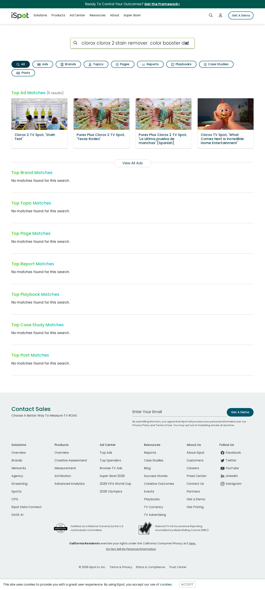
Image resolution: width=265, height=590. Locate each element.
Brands (70, 64)
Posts (25, 72)
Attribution (63, 476)
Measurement (65, 468)
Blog (147, 468)
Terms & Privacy (121, 567)
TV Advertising (155, 515)
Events (149, 491)
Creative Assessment (71, 460)
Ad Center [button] (77, 15)
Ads (44, 64)
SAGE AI (17, 515)
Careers (193, 468)
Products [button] (58, 15)
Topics (97, 64)
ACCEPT (187, 584)
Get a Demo (196, 499)
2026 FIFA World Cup (115, 483)
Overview (18, 452)
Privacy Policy (141, 425)
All (22, 64)
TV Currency (153, 507)
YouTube (232, 468)
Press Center (197, 476)
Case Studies (218, 64)
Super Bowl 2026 (112, 476)
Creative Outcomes (159, 483)
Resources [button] (98, 15)
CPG (14, 499)
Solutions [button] (40, 15)
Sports (16, 491)
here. (192, 543)
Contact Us (195, 483)
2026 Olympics (111, 491)
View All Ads (132, 163)
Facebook (233, 452)
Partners (193, 491)
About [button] (114, 15)
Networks (18, 468)
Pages (124, 64)
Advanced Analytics (70, 483)
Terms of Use (164, 425)
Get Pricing (195, 507)
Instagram (234, 483)
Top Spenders (110, 460)
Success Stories (156, 476)
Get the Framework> (162, 4)
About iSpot (195, 452)
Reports (152, 64)
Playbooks (183, 64)
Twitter (231, 460)
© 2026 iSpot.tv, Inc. (92, 567)
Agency (17, 476)
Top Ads (106, 452)
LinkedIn (232, 476)
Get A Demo (241, 15)
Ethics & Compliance (150, 567)
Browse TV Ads (111, 468)
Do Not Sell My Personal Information (131, 549)
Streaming (19, 483)
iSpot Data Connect (26, 507)
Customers (195, 460)
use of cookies (161, 584)
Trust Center (177, 567)
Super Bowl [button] (132, 15)
